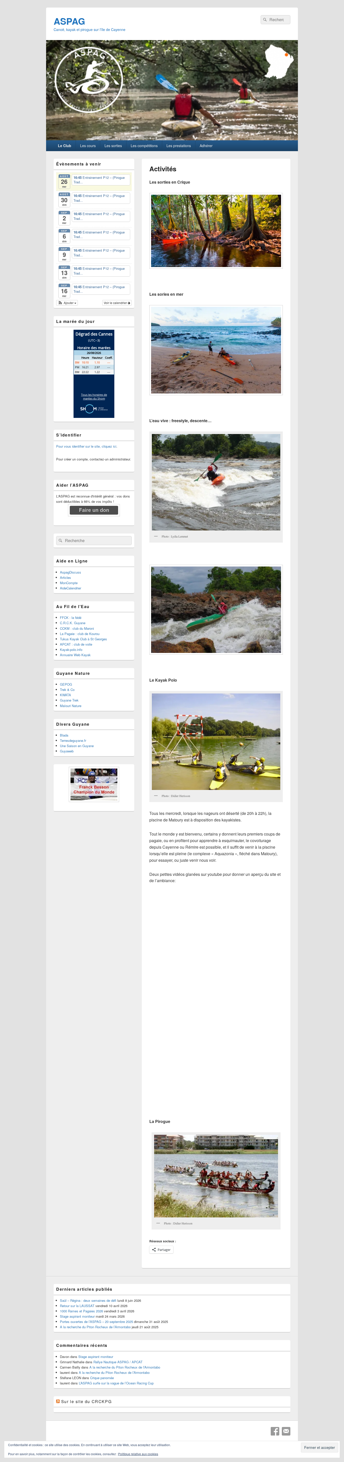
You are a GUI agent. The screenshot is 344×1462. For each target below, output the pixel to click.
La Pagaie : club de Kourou (79, 633)
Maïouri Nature (70, 705)
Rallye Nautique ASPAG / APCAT (118, 1361)
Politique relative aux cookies (138, 1454)
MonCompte (69, 582)
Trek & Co (67, 689)
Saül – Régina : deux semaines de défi (88, 1300)
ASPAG (69, 20)
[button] (216, 231)
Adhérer (206, 145)
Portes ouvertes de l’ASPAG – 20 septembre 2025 (96, 1321)
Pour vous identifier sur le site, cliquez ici (86, 446)
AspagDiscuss (70, 572)
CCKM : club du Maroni (77, 628)
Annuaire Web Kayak (75, 654)
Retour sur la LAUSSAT (77, 1305)
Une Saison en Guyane (77, 745)
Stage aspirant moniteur (77, 1316)
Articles (65, 577)
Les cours (88, 145)
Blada (64, 735)
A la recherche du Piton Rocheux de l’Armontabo (95, 1326)
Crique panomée (102, 1377)
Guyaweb (67, 751)
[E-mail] (286, 1431)
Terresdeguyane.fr (73, 740)
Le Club (64, 145)
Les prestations (178, 145)
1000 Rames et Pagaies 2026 (81, 1311)
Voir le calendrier (116, 303)
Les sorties (113, 145)
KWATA (65, 694)
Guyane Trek (69, 700)
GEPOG (66, 684)
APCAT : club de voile (76, 644)
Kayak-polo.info (71, 649)
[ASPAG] (172, 139)
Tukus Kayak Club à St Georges (83, 639)
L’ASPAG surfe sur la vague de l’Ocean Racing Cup (116, 1383)
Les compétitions (144, 145)
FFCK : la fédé (70, 617)
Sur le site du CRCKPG (86, 1401)
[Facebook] (275, 1431)
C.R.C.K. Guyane (72, 622)
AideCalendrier (70, 588)
